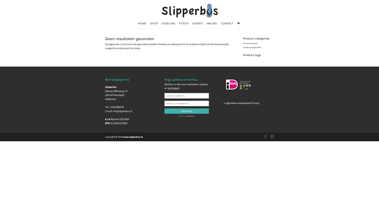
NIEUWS (212, 24)
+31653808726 (117, 107)
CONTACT (227, 24)
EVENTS (197, 24)
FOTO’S (183, 24)
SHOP (154, 24)
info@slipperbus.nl (122, 111)
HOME (142, 24)
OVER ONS (168, 24)
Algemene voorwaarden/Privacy (243, 103)
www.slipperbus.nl (133, 136)
